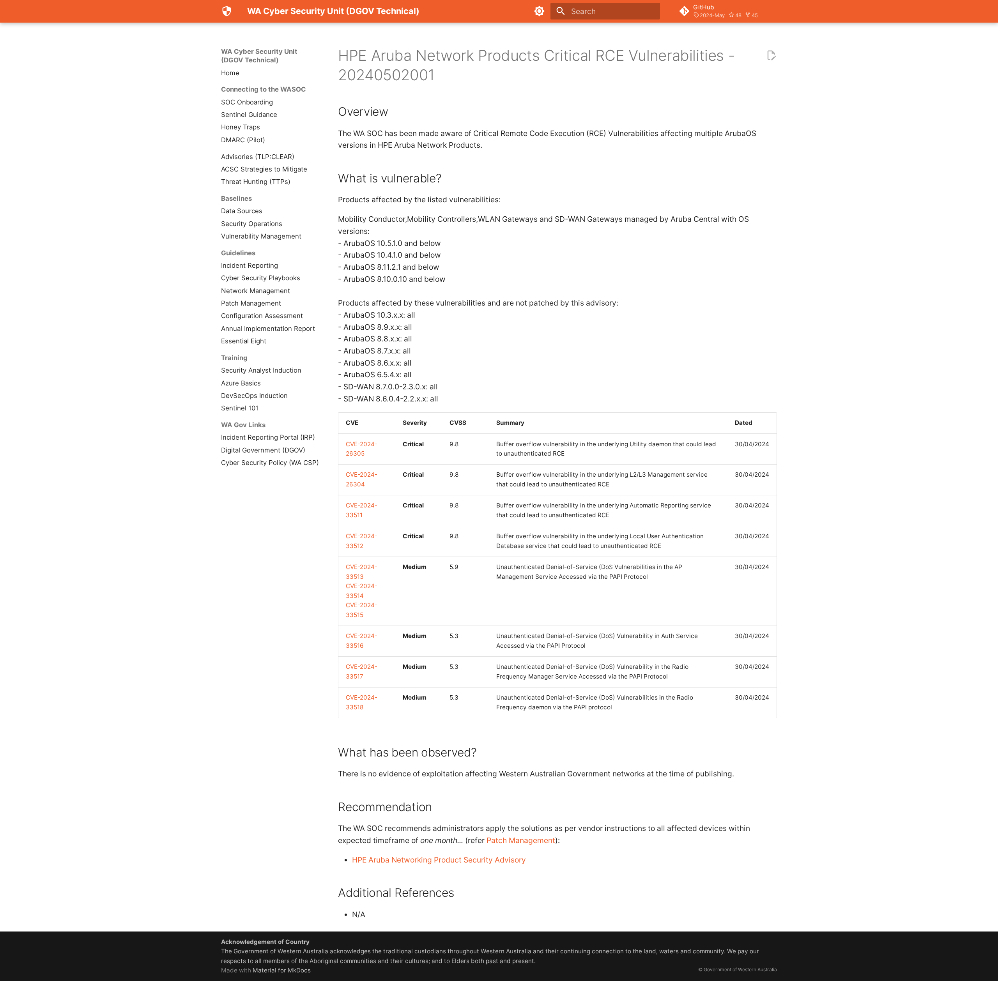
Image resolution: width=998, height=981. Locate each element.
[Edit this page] (771, 55)
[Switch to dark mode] (539, 11)
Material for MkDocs (282, 970)
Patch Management (521, 840)
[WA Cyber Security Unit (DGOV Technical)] (227, 11)
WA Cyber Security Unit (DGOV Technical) (259, 56)
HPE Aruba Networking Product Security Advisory (439, 859)
